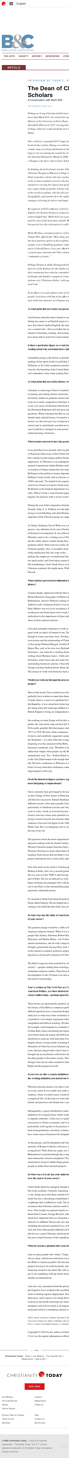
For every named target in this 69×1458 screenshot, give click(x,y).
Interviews (52, 56)
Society (23, 56)
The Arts (9, 56)
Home (28, 1356)
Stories (5, 1405)
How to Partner (8, 1408)
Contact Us (40, 1419)
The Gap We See (54, 1356)
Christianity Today (14, 1356)
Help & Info (40, 1359)
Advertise (6, 1423)
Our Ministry (38, 1356)
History (37, 56)
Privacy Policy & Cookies (13, 1415)
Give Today (34, 1386)
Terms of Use (8, 1419)
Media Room (27, 1359)
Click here (33, 1336)
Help (37, 1415)
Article (13, 67)
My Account (40, 1423)
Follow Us (39, 1405)
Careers (38, 1397)
